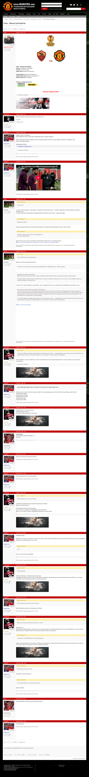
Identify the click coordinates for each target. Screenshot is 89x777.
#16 (25, 597)
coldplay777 (6, 132)
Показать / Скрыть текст (24, 146)
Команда (28, 14)
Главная (6, 14)
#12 (25, 473)
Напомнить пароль (58, 8)
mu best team (6, 347)
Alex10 (5, 32)
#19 (25, 698)
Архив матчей (34, 19)
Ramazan (48, 754)
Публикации (21, 14)
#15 (25, 565)
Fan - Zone (55, 14)
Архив (49, 14)
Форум (18, 16)
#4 (24, 161)
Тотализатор (13, 14)
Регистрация (51, 8)
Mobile (80, 5)
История (44, 14)
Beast (5, 431)
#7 (24, 347)
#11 (25, 453)
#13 (25, 492)
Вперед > (15, 28)
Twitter (74, 5)
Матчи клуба (26, 19)
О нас (68, 14)
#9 (24, 407)
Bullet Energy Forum (82, 758)
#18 (25, 663)
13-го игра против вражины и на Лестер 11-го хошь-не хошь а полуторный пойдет (38, 242)
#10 (25, 431)
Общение (62, 14)
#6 (24, 251)
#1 (24, 32)
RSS (77, 5)
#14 (25, 532)
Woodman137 (6, 114)
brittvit (18, 94)
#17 (25, 616)
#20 (25, 721)
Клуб (39, 14)
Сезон (34, 14)
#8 (24, 383)
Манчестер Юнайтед (18, 19)
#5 (24, 199)
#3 (24, 132)
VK (70, 5)
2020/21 (40, 19)
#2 (24, 114)
